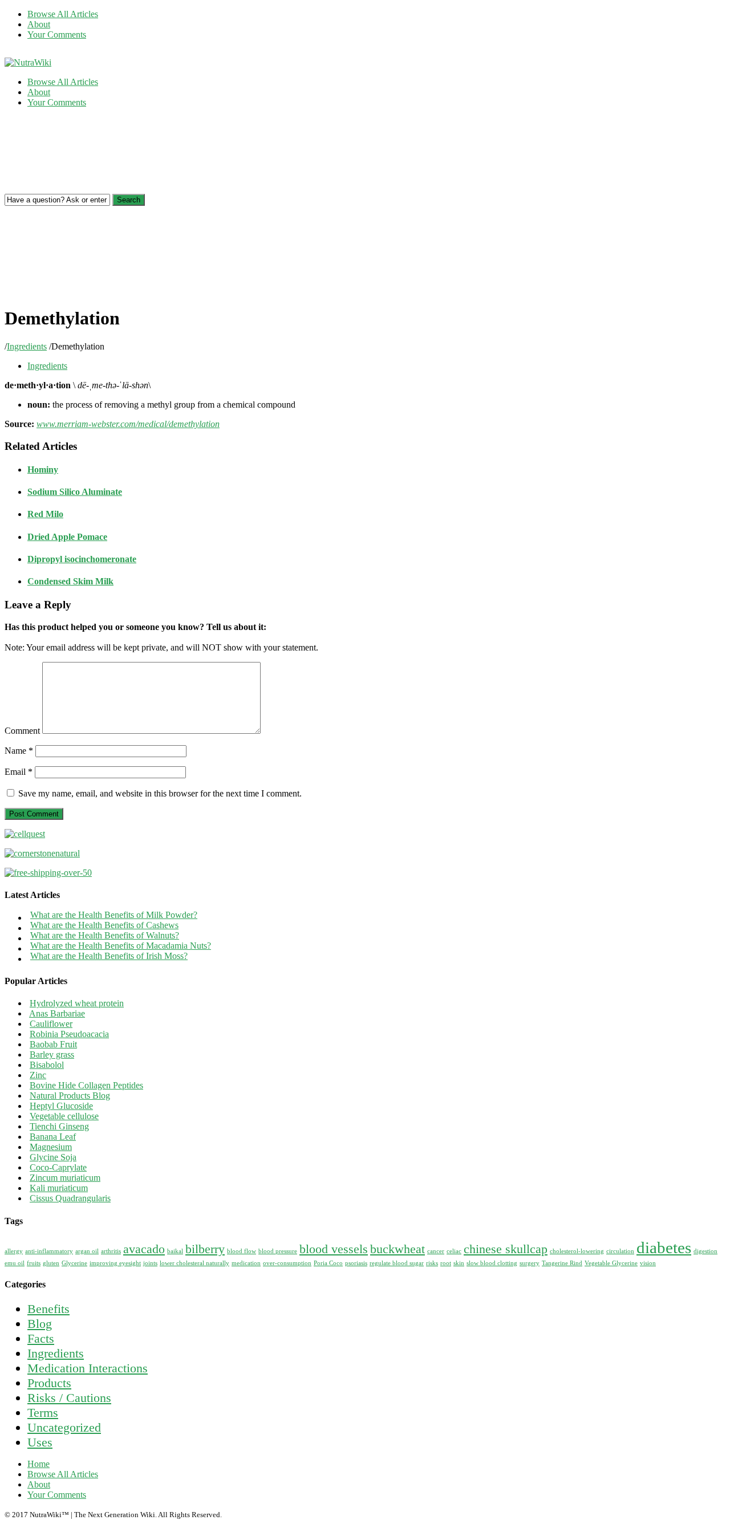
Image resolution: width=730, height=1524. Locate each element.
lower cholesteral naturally (194, 1263)
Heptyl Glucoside (61, 1106)
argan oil (87, 1251)
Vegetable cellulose (64, 1116)
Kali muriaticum (59, 1188)
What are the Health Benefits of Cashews (104, 925)
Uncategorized (64, 1427)
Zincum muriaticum (65, 1177)
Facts (40, 1338)
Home (38, 1464)
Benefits (48, 1309)
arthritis (111, 1251)
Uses (39, 1442)
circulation (620, 1251)
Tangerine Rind (562, 1263)
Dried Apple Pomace (67, 537)
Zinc (38, 1075)
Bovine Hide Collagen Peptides (86, 1085)
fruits (33, 1263)
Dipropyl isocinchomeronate (81, 559)
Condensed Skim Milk (70, 581)
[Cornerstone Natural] (42, 853)
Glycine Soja (53, 1157)
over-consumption (287, 1263)
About (38, 24)
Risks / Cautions (69, 1398)
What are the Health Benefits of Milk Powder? (113, 915)
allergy (14, 1251)
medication (246, 1263)
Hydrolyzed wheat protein (77, 1003)
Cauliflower (51, 1024)
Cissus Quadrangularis (70, 1198)
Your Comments (56, 34)
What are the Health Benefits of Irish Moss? (109, 956)
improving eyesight (115, 1263)
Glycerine (74, 1263)
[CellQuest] (25, 834)
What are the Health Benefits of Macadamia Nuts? (120, 945)
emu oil (15, 1263)
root (445, 1263)
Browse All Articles (62, 14)
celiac (454, 1251)
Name (19, 750)
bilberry (205, 1249)
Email (19, 772)
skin (458, 1263)
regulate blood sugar (397, 1263)
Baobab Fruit (53, 1044)
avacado (144, 1249)
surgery (530, 1263)
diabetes (663, 1247)
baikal (175, 1251)
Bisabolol (47, 1065)
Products (49, 1383)
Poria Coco (328, 1263)
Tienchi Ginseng (59, 1126)
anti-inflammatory (49, 1251)
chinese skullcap (506, 1249)
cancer (435, 1251)
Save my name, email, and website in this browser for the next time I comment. (160, 793)
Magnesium (51, 1147)
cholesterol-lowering (577, 1251)
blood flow (241, 1251)
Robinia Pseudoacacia (69, 1034)
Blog (39, 1323)
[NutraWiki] (28, 62)
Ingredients (27, 346)
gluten (51, 1263)
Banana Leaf (53, 1136)
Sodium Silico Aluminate (74, 492)
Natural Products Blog (70, 1095)
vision (648, 1263)
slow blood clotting (492, 1263)
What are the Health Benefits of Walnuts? (104, 935)
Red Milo (45, 514)
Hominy (42, 469)
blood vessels (333, 1249)
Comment (22, 730)
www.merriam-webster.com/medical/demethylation (128, 424)
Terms (42, 1412)
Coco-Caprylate (58, 1167)
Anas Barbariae (57, 1013)
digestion (705, 1251)
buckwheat (397, 1249)
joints (150, 1263)
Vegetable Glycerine (611, 1263)
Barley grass (52, 1054)
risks (432, 1263)
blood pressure (277, 1251)
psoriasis (356, 1263)
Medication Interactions (87, 1368)
